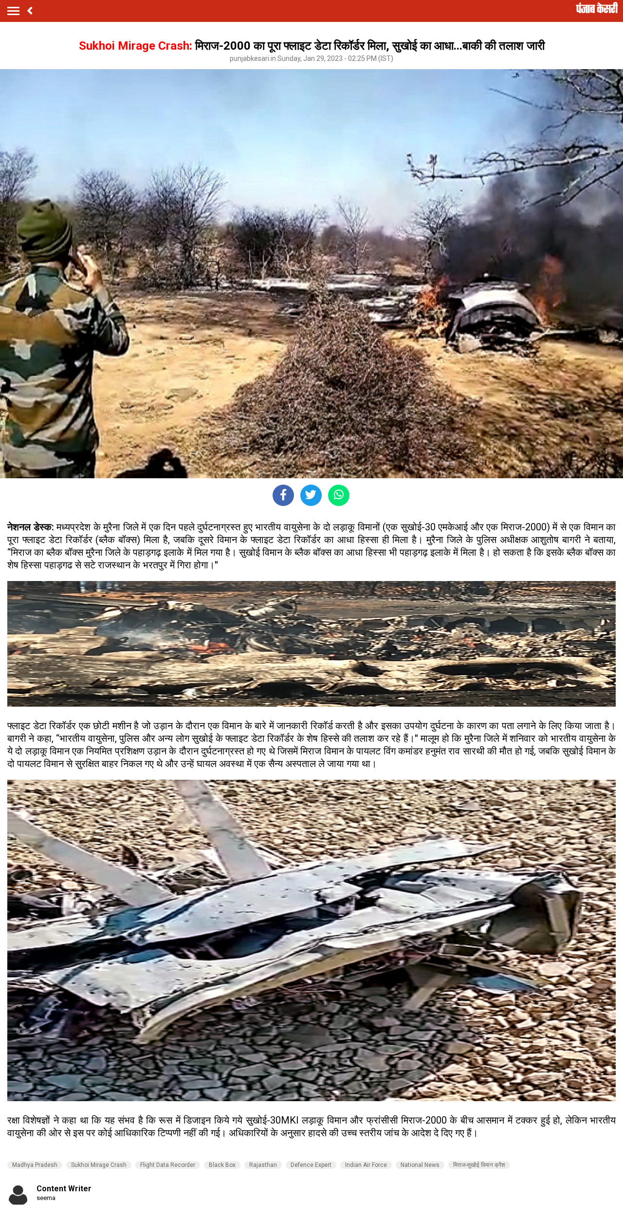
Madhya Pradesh (34, 1165)
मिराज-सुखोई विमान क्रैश (479, 1165)
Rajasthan (263, 1165)
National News (420, 1165)
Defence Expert (311, 1165)
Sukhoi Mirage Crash (99, 1165)
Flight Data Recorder (167, 1165)
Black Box (222, 1165)
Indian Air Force (366, 1165)
